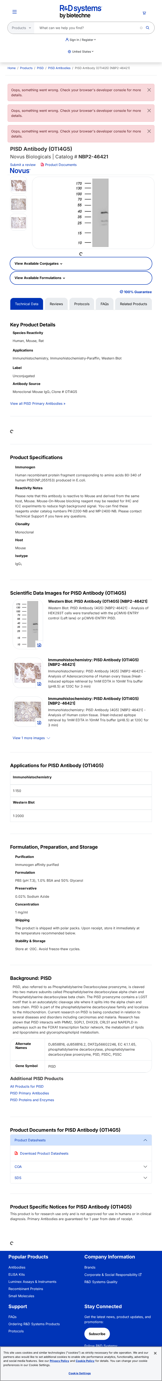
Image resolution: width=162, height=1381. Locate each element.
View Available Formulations (38, 278)
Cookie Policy (85, 1360)
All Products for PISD (27, 1086)
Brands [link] (89, 1267)
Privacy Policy (59, 1360)
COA (18, 1167)
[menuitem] (12, 68)
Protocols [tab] (81, 304)
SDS (18, 1178)
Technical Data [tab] (26, 304)
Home (12, 68)
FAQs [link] (12, 1317)
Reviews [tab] (56, 304)
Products (26, 68)
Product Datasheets (30, 1140)
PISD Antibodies (59, 68)
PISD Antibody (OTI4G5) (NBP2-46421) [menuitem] (102, 68)
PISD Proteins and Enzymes (32, 1100)
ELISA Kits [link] (16, 1274)
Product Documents (60, 165)
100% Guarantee (138, 292)
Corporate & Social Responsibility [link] (111, 1275)
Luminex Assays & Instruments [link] (32, 1281)
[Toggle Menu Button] (14, 11)
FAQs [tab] (105, 304)
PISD (40, 68)
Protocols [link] (16, 1331)
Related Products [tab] (133, 304)
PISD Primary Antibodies (29, 1093)
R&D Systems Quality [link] (100, 1282)
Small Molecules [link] (21, 1296)
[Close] (149, 90)
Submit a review (23, 165)
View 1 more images (29, 738)
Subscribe (97, 1334)
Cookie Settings (80, 1373)
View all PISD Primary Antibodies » (37, 403)
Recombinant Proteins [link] (25, 1289)
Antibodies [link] (16, 1267)
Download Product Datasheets (44, 1153)
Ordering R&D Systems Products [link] (34, 1324)
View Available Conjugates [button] (37, 263)
